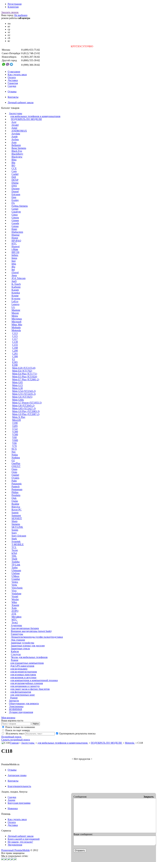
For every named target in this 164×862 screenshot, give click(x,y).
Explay (15, 200)
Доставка (13, 80)
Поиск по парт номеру (17, 730)
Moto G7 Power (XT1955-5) (27, 402)
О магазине (14, 71)
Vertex (15, 582)
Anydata (15, 133)
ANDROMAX (19, 130)
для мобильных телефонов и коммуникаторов (35, 116)
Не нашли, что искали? (20, 841)
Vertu (14, 585)
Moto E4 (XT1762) (22, 370)
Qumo (15, 501)
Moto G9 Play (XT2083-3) (26, 411)
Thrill (14, 558)
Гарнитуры (17, 634)
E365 (15, 362)
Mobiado (16, 327)
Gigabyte (16, 211)
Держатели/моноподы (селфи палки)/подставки (37, 637)
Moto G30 (17, 388)
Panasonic (17, 483)
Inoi (14, 261)
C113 (15, 333)
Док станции (18, 639)
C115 (15, 336)
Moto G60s (18, 399)
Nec (14, 451)
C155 (15, 344)
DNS (14, 185)
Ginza (15, 214)
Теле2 (15, 622)
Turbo (15, 567)
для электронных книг (22, 694)
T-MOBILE (18, 544)
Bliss (14, 159)
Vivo (14, 590)
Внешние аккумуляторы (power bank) (31, 631)
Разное (14, 660)
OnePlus (16, 463)
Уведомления (15, 844)
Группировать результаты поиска (77, 733)
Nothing (16, 457)
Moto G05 (17, 382)
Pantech (16, 486)
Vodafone (16, 593)
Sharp (14, 521)
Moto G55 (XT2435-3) (24, 394)
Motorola (16, 330)
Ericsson (16, 194)
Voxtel (15, 596)
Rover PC (17, 509)
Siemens (16, 524)
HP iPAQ (16, 240)
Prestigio (16, 495)
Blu (13, 162)
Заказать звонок (10, 12)
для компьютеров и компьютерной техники (34, 680)
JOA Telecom (18, 278)
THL (14, 556)
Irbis (14, 263)
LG (13, 307)
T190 (15, 423)
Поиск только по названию (20, 727)
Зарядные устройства (22, 642)
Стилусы (16, 654)
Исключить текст (15, 733)
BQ (13, 165)
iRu (13, 266)
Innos (14, 258)
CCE (14, 168)
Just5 (14, 281)
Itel (13, 269)
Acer (13, 122)
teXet (14, 553)
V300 (15, 431)
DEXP (15, 180)
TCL (14, 547)
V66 (14, 443)
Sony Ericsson (19, 535)
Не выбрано (20, 15)
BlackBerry (17, 154)
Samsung (16, 515)
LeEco (15, 301)
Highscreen (17, 232)
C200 (15, 350)
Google (15, 223)
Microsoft (16, 321)
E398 (15, 365)
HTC (14, 243)
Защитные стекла (20, 648)
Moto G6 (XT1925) (22, 396)
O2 (13, 460)
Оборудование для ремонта (24, 703)
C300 (15, 356)
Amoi (14, 127)
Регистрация (14, 4)
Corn (14, 171)
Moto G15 (17, 385)
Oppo (14, 469)
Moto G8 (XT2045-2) (23, 405)
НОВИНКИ (15, 709)
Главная (14, 742)
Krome (15, 295)
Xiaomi (15, 605)
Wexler (15, 599)
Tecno (15, 550)
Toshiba (16, 561)
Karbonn (16, 287)
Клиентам (13, 6)
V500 (15, 434)
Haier (14, 229)
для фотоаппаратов (20, 692)
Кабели (15, 651)
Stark (14, 538)
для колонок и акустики (23, 677)
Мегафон (16, 616)
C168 (15, 347)
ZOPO (15, 611)
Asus (13, 142)
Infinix (15, 255)
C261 (15, 353)
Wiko (14, 602)
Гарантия (13, 83)
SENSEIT (17, 518)
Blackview (17, 156)
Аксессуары (15, 113)
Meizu (15, 315)
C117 (15, 339)
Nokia (15, 454)
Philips (15, 492)
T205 (15, 425)
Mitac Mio (17, 324)
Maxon (15, 313)
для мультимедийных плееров (26, 683)
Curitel (15, 174)
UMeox (15, 576)
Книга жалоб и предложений (24, 839)
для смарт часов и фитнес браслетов (30, 689)
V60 (14, 437)
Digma (15, 182)
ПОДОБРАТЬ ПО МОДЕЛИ (26, 119)
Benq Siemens (19, 148)
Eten (14, 197)
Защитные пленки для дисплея (28, 645)
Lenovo (15, 304)
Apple (14, 136)
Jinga (14, 275)
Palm (14, 480)
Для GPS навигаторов (22, 665)
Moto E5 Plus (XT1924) (24, 376)
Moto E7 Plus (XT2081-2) (25, 379)
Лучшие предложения (21, 712)
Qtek (14, 498)
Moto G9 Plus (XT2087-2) (25, 414)
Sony (14, 532)
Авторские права (17, 775)
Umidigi (16, 579)
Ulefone (16, 573)
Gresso (15, 226)
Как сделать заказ (17, 74)
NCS (14, 449)
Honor (15, 237)
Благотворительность (19, 786)
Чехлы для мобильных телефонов (29, 657)
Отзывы (12, 91)
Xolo (14, 608)
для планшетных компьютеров (27, 663)
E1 (13, 359)
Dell (14, 177)
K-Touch (16, 284)
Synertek (16, 541)
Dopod (15, 191)
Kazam (15, 289)
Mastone (16, 310)
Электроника (16, 706)
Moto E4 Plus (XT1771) (24, 373)
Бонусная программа (19, 803)
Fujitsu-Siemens (20, 206)
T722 (15, 428)
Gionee (15, 220)
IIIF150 (15, 252)
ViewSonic (17, 587)
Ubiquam (16, 570)
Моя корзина (8, 717)
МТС (14, 619)
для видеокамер (18, 668)
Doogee (16, 188)
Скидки (12, 86)
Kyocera (16, 298)
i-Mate (15, 249)
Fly (13, 203)
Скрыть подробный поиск (15, 739)
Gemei (15, 208)
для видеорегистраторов (23, 671)
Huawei (16, 246)
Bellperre (16, 145)
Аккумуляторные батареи (25, 628)
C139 (15, 342)
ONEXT (16, 466)
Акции (11, 800)
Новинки (13, 808)
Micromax (17, 318)
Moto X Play (18, 417)
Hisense (16, 234)
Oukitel (15, 475)
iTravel (15, 272)
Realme (15, 504)
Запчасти (14, 700)
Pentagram (17, 489)
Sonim (15, 530)
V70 (14, 446)
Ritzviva (16, 506)
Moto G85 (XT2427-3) (24, 408)
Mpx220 (16, 420)
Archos (15, 139)
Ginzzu (15, 217)
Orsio (14, 472)
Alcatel (15, 125)
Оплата (12, 77)
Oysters (15, 477)
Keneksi (16, 292)
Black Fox (17, 151)
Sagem (15, 512)
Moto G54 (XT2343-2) (24, 391)
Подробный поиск (11, 736)
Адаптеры (16, 625)
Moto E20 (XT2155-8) (23, 368)
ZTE (14, 613)
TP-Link (16, 564)
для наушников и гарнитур (25, 686)
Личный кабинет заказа (20, 102)
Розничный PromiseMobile (15, 850)
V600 (15, 440)
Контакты (13, 97)
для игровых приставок (23, 674)
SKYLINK (17, 527)
